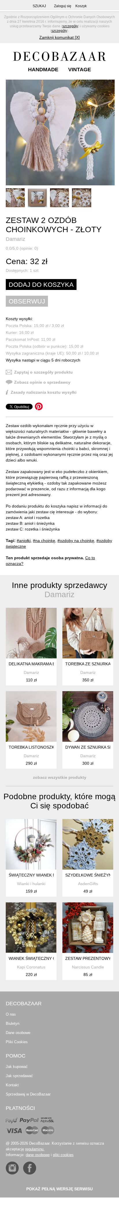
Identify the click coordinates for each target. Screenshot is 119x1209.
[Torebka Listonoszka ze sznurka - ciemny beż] (31, 716)
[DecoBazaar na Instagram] (12, 1168)
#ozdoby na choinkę (75, 540)
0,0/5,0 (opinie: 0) (22, 248)
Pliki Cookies (17, 1042)
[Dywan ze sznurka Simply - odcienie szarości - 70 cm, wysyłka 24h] (87, 716)
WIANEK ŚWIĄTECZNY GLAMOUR (41, 958)
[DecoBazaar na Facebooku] (29, 1168)
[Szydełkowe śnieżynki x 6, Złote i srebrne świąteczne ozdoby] (87, 844)
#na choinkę (44, 540)
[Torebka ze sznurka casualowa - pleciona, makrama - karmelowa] (87, 633)
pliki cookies (63, 1155)
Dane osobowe (18, 1033)
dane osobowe (38, 1155)
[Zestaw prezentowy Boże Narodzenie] (87, 927)
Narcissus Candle (88, 967)
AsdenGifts (88, 883)
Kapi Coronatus (31, 967)
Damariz (15, 239)
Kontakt (12, 1085)
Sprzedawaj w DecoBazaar (28, 1094)
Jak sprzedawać (19, 1076)
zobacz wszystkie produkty (59, 777)
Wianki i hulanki (31, 883)
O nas (11, 1014)
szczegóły (70, 26)
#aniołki (24, 540)
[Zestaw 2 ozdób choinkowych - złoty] (60, 132)
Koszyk (81, 6)
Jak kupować (17, 1066)
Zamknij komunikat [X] (59, 37)
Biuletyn (12, 1023)
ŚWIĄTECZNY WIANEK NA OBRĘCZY (44, 875)
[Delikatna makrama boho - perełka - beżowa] (31, 633)
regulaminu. (34, 1149)
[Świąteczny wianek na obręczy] (31, 844)
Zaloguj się (62, 6)
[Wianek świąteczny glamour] (31, 927)
